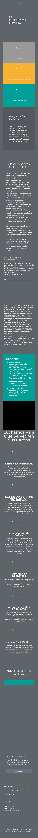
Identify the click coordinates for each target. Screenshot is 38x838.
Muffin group (25, 829)
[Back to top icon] (19, 825)
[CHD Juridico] (19, 2)
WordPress (29, 831)
